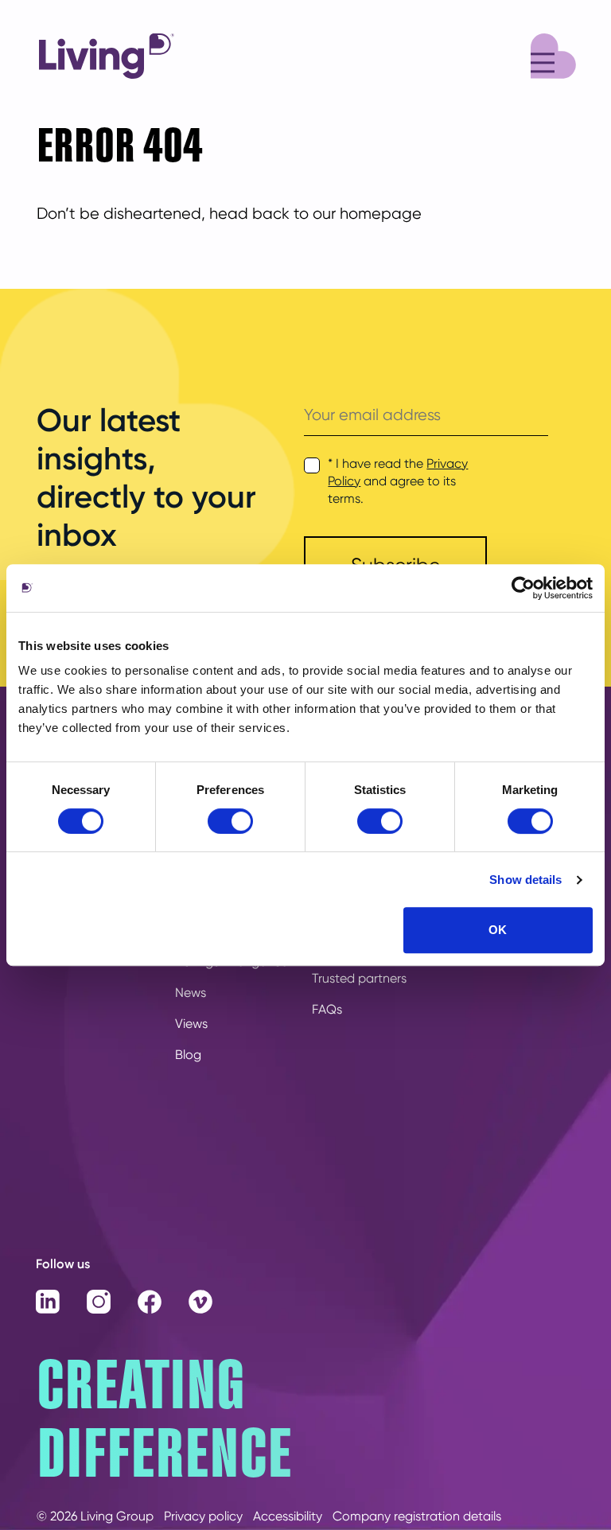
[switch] (230, 821)
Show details (525, 879)
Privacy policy (203, 1516)
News (190, 992)
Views (191, 1023)
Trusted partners (359, 978)
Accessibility (287, 1516)
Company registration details (417, 1516)
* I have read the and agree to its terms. (398, 481)
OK (497, 929)
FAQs (327, 1009)
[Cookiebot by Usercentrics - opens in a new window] (523, 588)
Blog (188, 1054)
